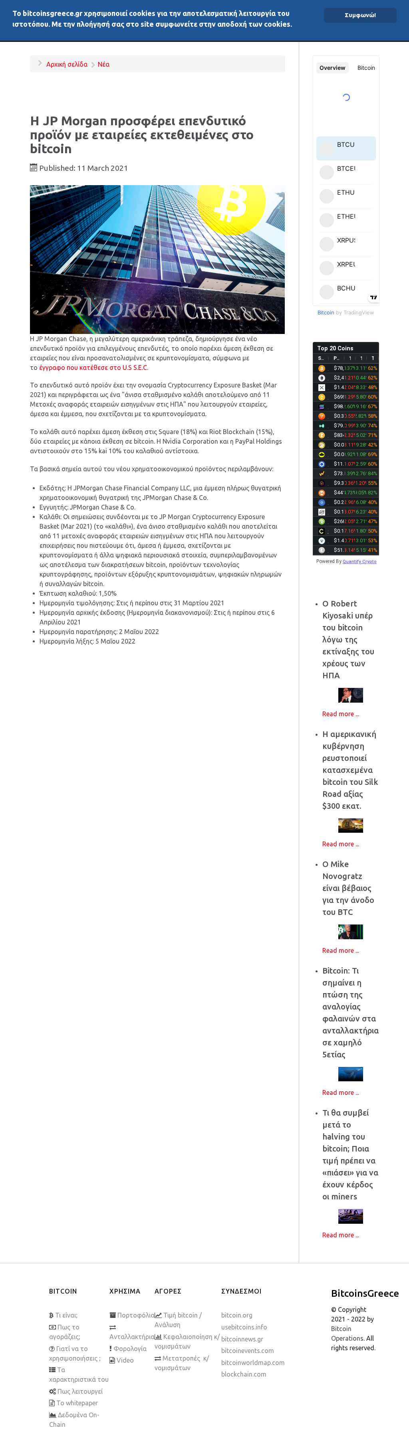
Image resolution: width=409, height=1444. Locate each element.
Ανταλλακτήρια (132, 1336)
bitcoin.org (236, 1315)
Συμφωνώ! (360, 15)
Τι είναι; (66, 1315)
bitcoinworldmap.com (253, 1362)
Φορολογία (130, 1348)
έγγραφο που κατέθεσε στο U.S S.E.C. (93, 367)
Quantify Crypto (360, 561)
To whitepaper (77, 1402)
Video (125, 1360)
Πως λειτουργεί (80, 1391)
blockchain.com (243, 1374)
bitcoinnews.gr (242, 1339)
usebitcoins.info (244, 1327)
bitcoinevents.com (247, 1350)
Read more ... (340, 713)
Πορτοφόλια (136, 1315)
